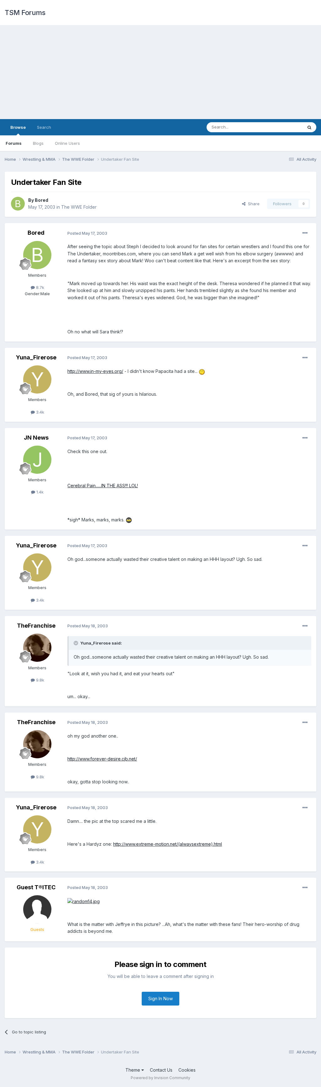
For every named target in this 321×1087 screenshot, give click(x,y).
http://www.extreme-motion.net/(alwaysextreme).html (167, 844)
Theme (133, 1070)
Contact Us (161, 1070)
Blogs (38, 143)
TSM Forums (25, 12)
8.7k (39, 287)
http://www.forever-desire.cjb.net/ (102, 758)
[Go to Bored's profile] (18, 204)
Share (252, 203)
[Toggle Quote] (76, 642)
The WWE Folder (79, 207)
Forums (14, 143)
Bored (41, 200)
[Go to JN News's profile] (37, 460)
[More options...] (305, 233)
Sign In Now (160, 998)
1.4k (39, 491)
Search (44, 127)
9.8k (39, 679)
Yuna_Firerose (36, 357)
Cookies (187, 1070)
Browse (18, 127)
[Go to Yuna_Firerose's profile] (37, 379)
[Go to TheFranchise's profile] (37, 648)
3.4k (39, 412)
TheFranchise (36, 625)
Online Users (67, 143)
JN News (36, 437)
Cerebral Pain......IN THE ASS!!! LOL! (102, 485)
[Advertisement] (160, 72)
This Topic (284, 127)
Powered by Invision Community (160, 1077)
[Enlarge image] (202, 371)
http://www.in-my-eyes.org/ (95, 371)
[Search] (309, 127)
